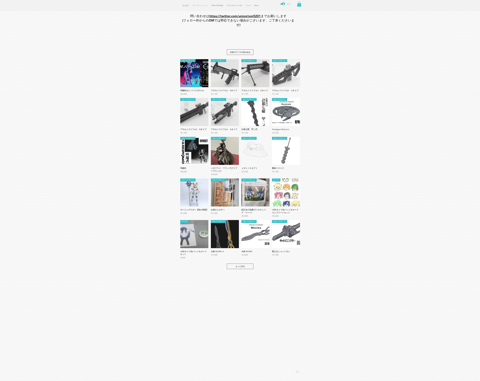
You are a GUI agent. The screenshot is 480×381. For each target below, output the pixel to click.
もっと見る (240, 266)
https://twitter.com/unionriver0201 (235, 16)
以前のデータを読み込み (240, 52)
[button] (299, 4)
